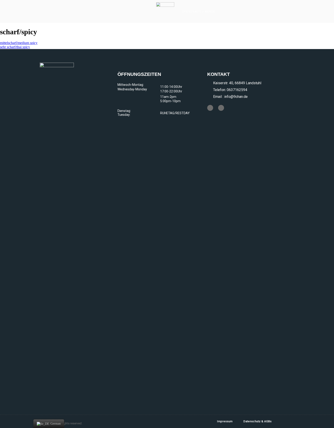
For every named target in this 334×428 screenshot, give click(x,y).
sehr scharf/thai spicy (15, 47)
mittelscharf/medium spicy (18, 43)
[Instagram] (221, 108)
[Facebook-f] (210, 108)
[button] (199, 11)
